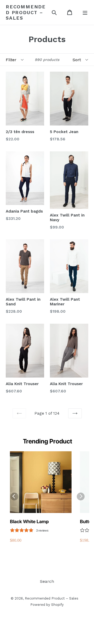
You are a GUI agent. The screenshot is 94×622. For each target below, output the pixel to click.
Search (47, 581)
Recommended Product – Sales (26, 12)
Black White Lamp (29, 521)
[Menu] (85, 12)
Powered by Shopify (47, 605)
